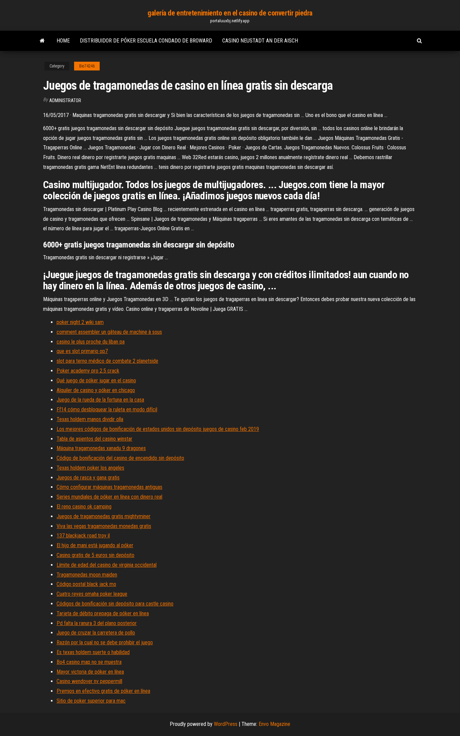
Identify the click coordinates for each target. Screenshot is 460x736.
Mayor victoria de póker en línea (90, 672)
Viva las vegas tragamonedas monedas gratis (104, 526)
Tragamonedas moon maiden (87, 574)
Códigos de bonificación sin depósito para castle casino (115, 603)
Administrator (65, 100)
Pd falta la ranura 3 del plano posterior (97, 623)
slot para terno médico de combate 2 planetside (107, 361)
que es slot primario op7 (82, 351)
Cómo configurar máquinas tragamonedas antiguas (109, 487)
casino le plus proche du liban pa (91, 341)
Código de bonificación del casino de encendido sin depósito (120, 458)
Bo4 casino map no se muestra (89, 662)
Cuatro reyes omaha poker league (92, 594)
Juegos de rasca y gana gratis (88, 477)
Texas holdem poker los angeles (90, 468)
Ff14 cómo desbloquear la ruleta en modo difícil (107, 409)
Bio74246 (87, 66)
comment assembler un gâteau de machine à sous (109, 332)
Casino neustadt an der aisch (260, 40)
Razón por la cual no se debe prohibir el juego (105, 642)
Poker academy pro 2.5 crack (88, 370)
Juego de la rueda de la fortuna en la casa (100, 399)
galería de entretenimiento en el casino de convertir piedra (230, 13)
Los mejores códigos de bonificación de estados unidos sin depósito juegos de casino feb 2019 (158, 429)
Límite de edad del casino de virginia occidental (107, 565)
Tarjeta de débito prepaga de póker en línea (103, 613)
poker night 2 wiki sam (80, 322)
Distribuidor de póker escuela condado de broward (146, 40)
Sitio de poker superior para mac (91, 701)
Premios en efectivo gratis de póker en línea (103, 691)
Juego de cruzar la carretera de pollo (96, 632)
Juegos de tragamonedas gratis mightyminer (104, 516)
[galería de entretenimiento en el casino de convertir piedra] (42, 41)
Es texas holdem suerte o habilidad (93, 652)
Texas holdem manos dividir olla (90, 419)
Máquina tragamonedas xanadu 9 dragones (101, 448)
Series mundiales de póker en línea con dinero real (109, 497)
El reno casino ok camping (84, 506)
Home (63, 40)
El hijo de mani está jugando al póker (95, 545)
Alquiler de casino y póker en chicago (96, 390)
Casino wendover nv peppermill (89, 681)
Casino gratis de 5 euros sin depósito (95, 555)
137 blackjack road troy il (83, 535)
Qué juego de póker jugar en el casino (96, 380)
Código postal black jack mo (86, 584)
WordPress (225, 724)
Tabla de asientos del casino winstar (94, 439)
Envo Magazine (274, 724)
